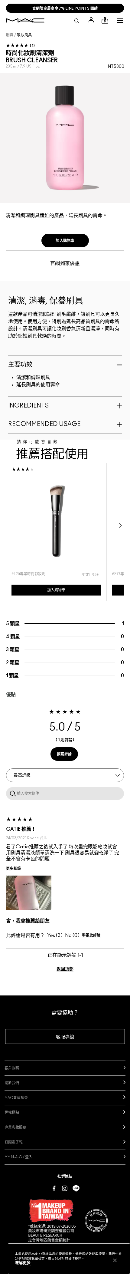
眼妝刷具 (24, 35)
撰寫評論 (64, 754)
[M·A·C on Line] (76, 1188)
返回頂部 (65, 969)
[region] (69, 1258)
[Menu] (120, 20)
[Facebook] (54, 1188)
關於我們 (12, 1083)
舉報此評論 (91, 935)
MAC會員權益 (16, 1098)
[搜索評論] (12, 793)
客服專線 (65, 1037)
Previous (11, 525)
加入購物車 (65, 241)
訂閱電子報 (14, 1142)
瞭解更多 (23, 1263)
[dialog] (38, 574)
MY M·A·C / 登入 (18, 1157)
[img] (56, 521)
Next (118, 525)
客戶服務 (12, 1068)
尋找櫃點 (12, 1112)
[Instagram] (64, 1188)
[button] (120, 20)
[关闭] (115, 1260)
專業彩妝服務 (15, 1127)
